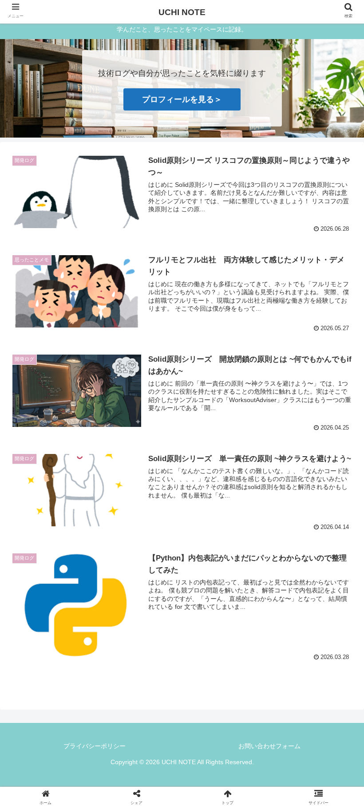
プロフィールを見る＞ (182, 99)
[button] (336, 745)
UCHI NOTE (182, 12)
